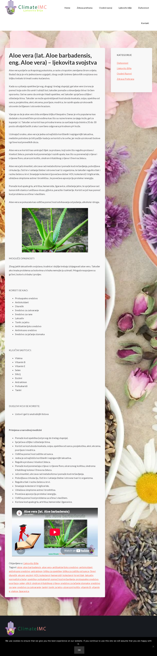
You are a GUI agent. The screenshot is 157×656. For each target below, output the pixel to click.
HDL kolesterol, (42, 575)
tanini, (45, 587)
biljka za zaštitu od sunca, (76, 571)
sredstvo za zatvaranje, (29, 587)
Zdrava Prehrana (125, 79)
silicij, (29, 583)
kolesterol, (68, 575)
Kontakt (145, 23)
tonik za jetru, (56, 587)
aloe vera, (47, 567)
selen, (22, 583)
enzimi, (30, 575)
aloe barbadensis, (32, 567)
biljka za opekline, (53, 571)
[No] (153, 646)
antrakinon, (37, 571)
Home (67, 7)
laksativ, (89, 575)
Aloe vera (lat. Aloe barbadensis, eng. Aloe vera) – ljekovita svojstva (53, 59)
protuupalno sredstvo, (87, 579)
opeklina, (33, 579)
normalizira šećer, (18, 579)
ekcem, (22, 575)
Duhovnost (143, 7)
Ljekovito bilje (125, 7)
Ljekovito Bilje (30, 563)
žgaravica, (24, 591)
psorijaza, (14, 583)
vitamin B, (86, 587)
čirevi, (93, 571)
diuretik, (13, 575)
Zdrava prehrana (84, 7)
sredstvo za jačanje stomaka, (76, 583)
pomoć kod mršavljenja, (63, 579)
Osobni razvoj (105, 7)
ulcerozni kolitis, (72, 587)
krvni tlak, (79, 575)
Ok (79, 650)
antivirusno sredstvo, (20, 571)
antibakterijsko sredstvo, (65, 567)
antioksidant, (86, 567)
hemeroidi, (57, 575)
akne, (20, 567)
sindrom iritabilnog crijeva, (46, 583)
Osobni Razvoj (124, 73)
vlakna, (15, 591)
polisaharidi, (44, 579)
